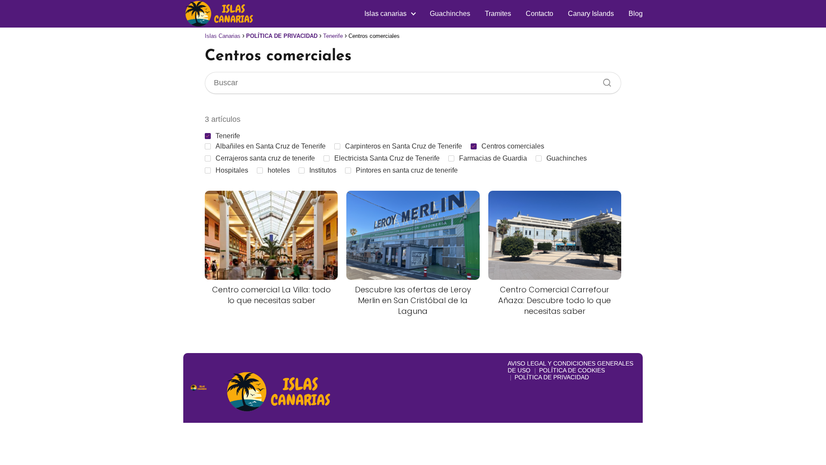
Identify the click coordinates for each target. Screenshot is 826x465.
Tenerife (228, 136)
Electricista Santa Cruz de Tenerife (387, 158)
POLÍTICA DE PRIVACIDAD (552, 377)
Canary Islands (591, 13)
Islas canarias (385, 13)
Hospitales (232, 170)
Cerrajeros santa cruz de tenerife (265, 158)
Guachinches (450, 13)
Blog (636, 13)
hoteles (279, 170)
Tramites (498, 13)
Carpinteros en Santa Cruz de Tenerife (403, 146)
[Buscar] (604, 80)
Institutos (322, 170)
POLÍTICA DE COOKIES (572, 370)
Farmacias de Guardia (493, 158)
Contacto (539, 13)
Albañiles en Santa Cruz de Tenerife (271, 146)
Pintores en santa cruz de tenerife (407, 170)
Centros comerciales (512, 146)
